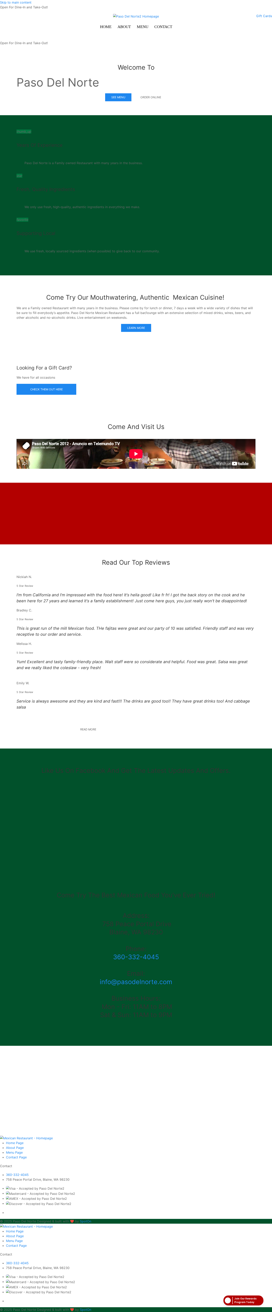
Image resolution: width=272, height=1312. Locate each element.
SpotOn (85, 1221)
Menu (142, 26)
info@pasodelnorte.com (136, 982)
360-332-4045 (136, 957)
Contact (163, 26)
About (124, 26)
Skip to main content (15, 2)
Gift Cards (264, 16)
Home (106, 26)
